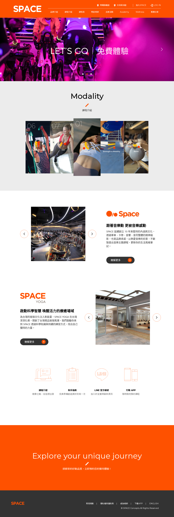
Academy (124, 12)
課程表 (82, 12)
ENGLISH (154, 503)
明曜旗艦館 (105, 5)
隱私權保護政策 (107, 503)
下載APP (139, 503)
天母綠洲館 (121, 5)
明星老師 (95, 12)
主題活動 (109, 12)
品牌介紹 (54, 12)
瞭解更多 (116, 260)
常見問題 (90, 503)
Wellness (140, 12)
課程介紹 (68, 12)
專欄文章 (155, 12)
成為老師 (124, 503)
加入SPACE (141, 5)
